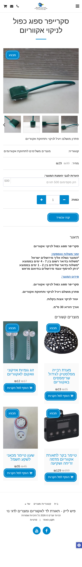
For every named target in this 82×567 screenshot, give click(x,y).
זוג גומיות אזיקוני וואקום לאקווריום (20, 372)
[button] (77, 6)
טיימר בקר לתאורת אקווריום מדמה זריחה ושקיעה (61, 459)
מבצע (53, 328)
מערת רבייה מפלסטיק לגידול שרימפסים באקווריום (61, 376)
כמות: (75, 199)
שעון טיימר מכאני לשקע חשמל (20, 457)
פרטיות (33, 520)
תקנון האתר (48, 520)
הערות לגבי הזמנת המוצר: (61, 175)
